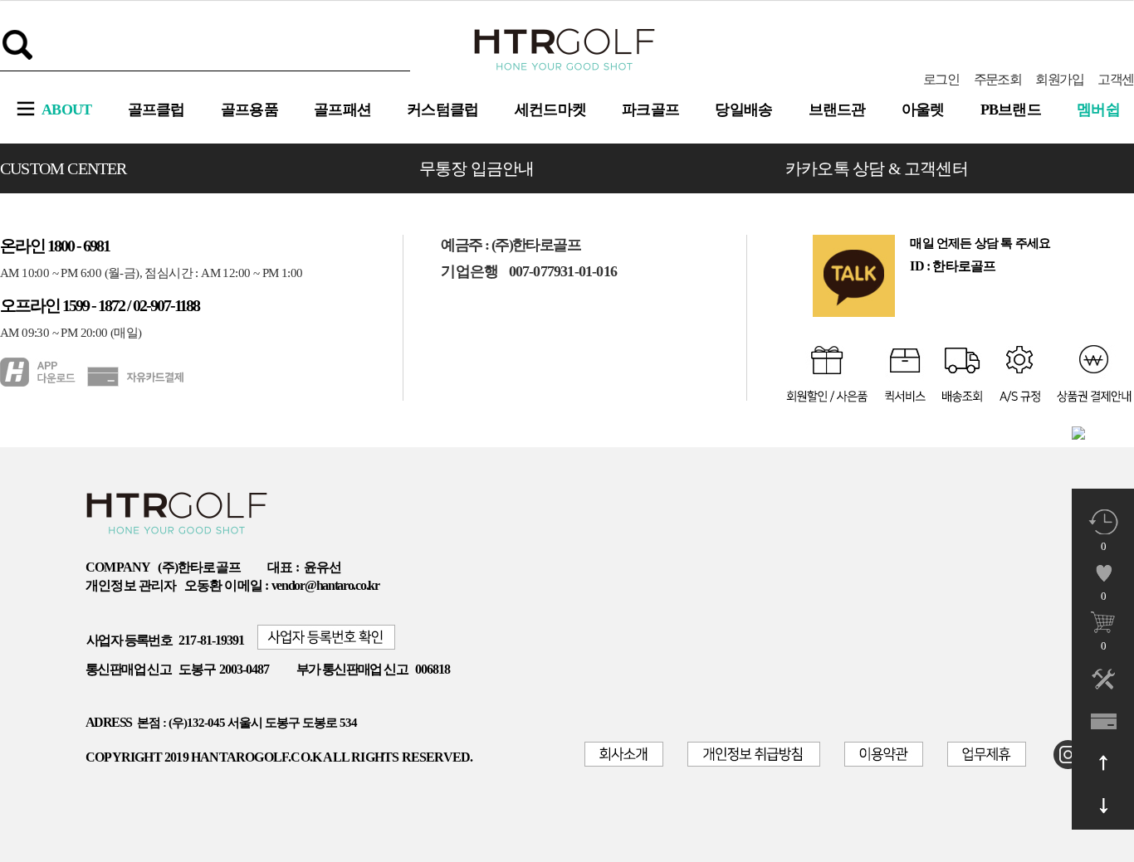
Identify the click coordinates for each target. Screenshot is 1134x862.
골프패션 (342, 109)
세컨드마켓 (551, 109)
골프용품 (249, 109)
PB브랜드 (1011, 109)
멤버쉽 (1098, 109)
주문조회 (998, 79)
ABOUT (67, 109)
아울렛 (923, 109)
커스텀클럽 (443, 109)
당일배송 (743, 109)
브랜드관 (837, 109)
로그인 (941, 79)
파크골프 (650, 109)
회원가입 (1059, 79)
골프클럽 (156, 109)
